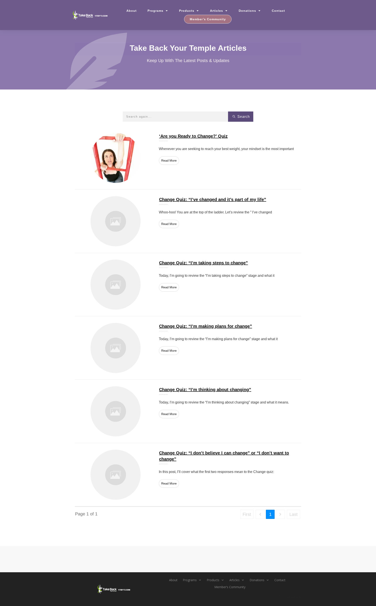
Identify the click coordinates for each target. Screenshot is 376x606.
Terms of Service (289, 596)
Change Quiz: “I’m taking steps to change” (188, 284)
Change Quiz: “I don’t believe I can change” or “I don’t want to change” (188, 474)
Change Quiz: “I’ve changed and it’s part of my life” (188, 221)
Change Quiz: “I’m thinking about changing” (188, 411)
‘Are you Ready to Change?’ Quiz (188, 157)
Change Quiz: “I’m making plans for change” (188, 348)
